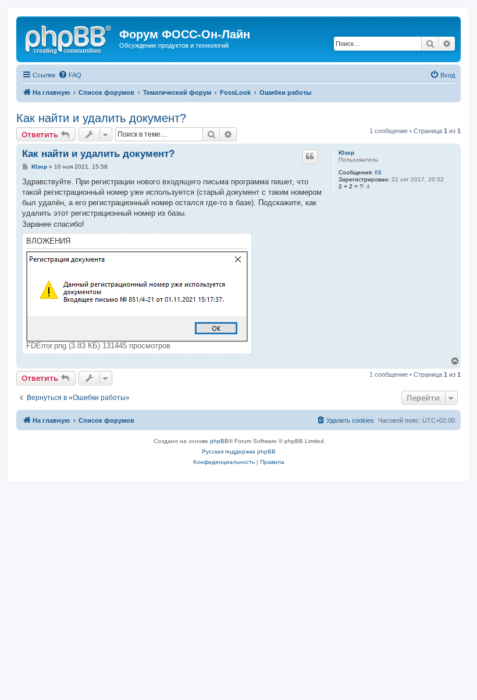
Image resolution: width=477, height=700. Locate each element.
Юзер (346, 152)
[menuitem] (69, 75)
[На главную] (69, 37)
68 (378, 172)
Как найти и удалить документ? (101, 118)
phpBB (219, 441)
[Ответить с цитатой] (310, 156)
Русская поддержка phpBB (239, 451)
